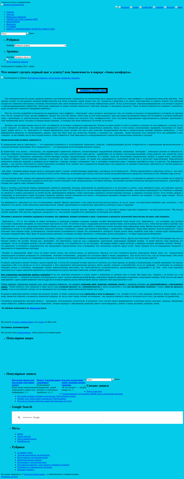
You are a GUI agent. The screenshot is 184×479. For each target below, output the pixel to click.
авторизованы (24, 332)
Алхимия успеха (24, 452)
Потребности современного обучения (34, 467)
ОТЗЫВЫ (11, 26)
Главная (10, 12)
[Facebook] (124, 7)
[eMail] (179, 7)
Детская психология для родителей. (33, 455)
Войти (20, 434)
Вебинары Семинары (16, 17)
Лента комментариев (26, 439)
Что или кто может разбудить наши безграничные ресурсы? (44, 401)
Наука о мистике (94, 391)
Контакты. (11, 24)
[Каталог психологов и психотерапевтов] (7, 60)
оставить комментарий (22, 322)
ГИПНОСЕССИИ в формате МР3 (22, 19)
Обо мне (10, 14)
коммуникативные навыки (29, 460)
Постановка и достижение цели (31, 462)
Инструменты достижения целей (32, 457)
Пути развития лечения (17, 62)
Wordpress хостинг (9, 476)
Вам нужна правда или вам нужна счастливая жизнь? (23, 382)
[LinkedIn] (158, 7)
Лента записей (24, 436)
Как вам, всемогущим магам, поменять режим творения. (73, 382)
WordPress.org (23, 441)
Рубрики (10, 45)
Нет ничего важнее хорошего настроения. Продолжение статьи (46, 396)
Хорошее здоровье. (26, 469)
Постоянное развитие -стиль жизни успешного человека (54, 78)
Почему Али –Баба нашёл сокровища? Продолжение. (41, 398)
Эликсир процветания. (34, 474)
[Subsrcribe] (116, 7)
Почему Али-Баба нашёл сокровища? (49, 381)
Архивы (10, 57)
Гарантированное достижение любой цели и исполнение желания (92, 394)
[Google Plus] (146, 7)
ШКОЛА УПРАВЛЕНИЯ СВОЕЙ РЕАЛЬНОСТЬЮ (30, 29)
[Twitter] (134, 7)
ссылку (41, 322)
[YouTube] (169, 7)
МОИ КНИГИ (13, 22)
